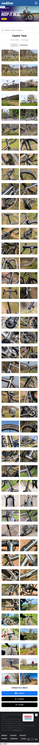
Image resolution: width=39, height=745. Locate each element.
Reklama (4, 735)
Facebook (21, 693)
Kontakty (4, 738)
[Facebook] (28, 739)
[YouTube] (36, 739)
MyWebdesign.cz (17, 730)
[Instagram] (32, 739)
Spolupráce (14, 738)
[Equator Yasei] (10, 55)
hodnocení (23, 45)
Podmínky (13, 735)
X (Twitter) (21, 699)
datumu (14, 45)
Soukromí (23, 735)
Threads (21, 705)
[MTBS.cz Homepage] (8, 3)
